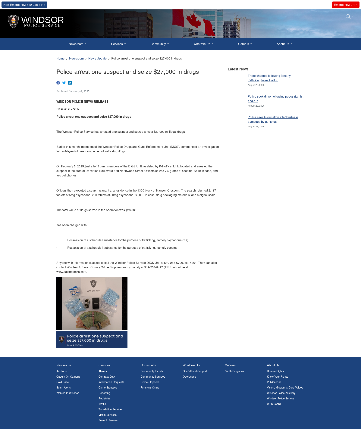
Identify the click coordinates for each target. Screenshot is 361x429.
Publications (274, 382)
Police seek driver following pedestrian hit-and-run (276, 98)
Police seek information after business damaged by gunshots (273, 119)
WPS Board (274, 404)
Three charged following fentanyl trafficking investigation (269, 77)
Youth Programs (234, 371)
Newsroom (76, 58)
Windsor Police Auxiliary (281, 393)
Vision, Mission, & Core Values (285, 387)
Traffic (102, 404)
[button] (349, 16)
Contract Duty (107, 376)
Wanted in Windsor (67, 393)
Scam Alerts (63, 387)
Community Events (152, 371)
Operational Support (195, 371)
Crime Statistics (108, 387)
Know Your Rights (277, 376)
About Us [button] (283, 44)
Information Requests (111, 382)
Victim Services (108, 415)
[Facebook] (58, 82)
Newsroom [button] (76, 44)
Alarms (103, 371)
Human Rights (275, 371)
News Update (97, 58)
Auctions (61, 371)
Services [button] (117, 44)
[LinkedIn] (70, 82)
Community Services (153, 376)
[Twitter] (64, 82)
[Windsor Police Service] (36, 21)
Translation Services (111, 409)
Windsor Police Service (280, 398)
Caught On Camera (68, 376)
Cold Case (62, 382)
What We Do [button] (202, 44)
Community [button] (159, 44)
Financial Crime (150, 387)
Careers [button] (244, 44)
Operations (189, 376)
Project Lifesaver (108, 420)
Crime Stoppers (150, 382)
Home (60, 58)
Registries (104, 398)
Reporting (104, 393)
